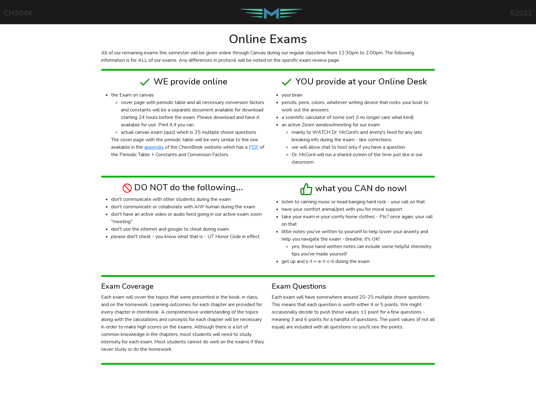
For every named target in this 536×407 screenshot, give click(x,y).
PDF (254, 147)
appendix (154, 147)
